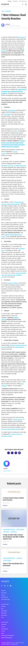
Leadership (3, 624)
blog (16, 131)
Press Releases (4, 628)
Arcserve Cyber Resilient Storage (11, 429)
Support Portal (4, 597)
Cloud (3, 11)
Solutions (3, 590)
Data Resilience (6, 531)
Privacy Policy (14, 644)
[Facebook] (2, 585)
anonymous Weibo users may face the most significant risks (13, 275)
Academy (3, 606)
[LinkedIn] (4, 585)
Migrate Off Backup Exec (6, 637)
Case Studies (4, 610)
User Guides (4, 615)
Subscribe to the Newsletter (7, 635)
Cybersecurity (8, 11)
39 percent (21, 37)
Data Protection (14, 531)
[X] (7, 585)
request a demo (17, 419)
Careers (3, 626)
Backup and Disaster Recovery (9, 529)
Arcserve (7, 24)
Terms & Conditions (5, 644)
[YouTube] (10, 585)
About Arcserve (4, 622)
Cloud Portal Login (23, 1)
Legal (2, 633)
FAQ (2, 617)
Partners (3, 595)
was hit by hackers (13, 283)
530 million (7, 114)
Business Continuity (20, 529)
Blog (2, 608)
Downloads (15, 1)
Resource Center (5, 604)
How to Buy (3, 592)
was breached (11, 110)
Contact (3, 631)
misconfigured (19, 347)
